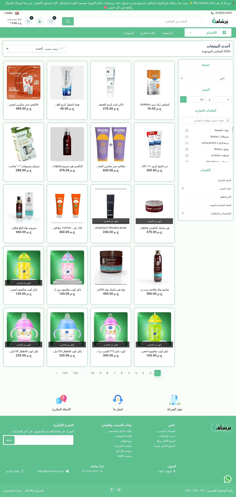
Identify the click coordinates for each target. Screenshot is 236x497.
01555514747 (223, 13)
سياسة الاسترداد (123, 446)
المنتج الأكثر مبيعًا (166, 441)
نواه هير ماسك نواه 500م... (110, 289)
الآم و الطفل (225, 196)
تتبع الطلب (126, 441)
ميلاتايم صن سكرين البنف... (110, 166)
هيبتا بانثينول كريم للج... (67, 104)
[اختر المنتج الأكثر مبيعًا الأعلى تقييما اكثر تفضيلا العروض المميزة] (205, 78)
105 (65, 373)
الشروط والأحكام (34, 490)
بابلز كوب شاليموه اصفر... (23, 289)
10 (92, 373)
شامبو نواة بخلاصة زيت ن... (154, 289)
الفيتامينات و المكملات (221, 213)
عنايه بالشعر (225, 188)
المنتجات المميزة (166, 431)
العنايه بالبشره (224, 180)
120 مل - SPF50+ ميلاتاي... (67, 228)
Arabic (9, 13)
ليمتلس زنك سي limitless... (154, 104)
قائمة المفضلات (123, 436)
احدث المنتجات (167, 436)
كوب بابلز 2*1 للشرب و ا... (110, 351)
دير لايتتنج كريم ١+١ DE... (154, 166)
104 (75, 373)
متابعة (9, 440)
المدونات (128, 33)
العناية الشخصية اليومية (220, 205)
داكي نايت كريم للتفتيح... (111, 104)
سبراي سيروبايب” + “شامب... (24, 166)
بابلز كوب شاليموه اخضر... (154, 351)
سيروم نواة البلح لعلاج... (23, 228)
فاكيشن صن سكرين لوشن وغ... (23, 104)
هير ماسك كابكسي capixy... (154, 228)
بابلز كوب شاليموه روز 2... (67, 289)
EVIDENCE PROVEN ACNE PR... (110, 228)
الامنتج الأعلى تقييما (164, 446)
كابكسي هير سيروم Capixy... (67, 166)
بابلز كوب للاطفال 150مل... (67, 351)
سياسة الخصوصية (12, 490)
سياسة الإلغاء (124, 456)
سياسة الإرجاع (124, 451)
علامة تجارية (148, 33)
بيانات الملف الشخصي (120, 431)
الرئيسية (167, 33)
